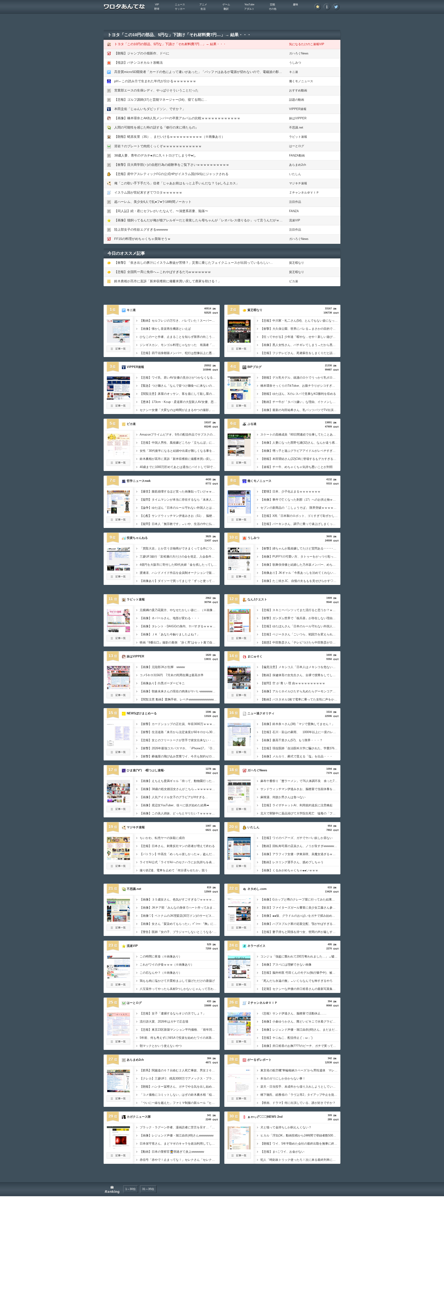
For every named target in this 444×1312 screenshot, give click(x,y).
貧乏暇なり (296, 262)
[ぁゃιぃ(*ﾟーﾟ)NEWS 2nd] (239, 1148)
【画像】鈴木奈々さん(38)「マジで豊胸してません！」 (297, 724)
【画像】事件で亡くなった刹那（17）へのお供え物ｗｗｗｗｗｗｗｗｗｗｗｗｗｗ (300, 499)
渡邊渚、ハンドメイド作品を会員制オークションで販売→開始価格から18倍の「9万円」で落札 (180, 572)
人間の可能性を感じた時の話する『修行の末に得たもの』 (156, 127)
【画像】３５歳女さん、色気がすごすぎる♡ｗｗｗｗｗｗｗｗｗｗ (180, 899)
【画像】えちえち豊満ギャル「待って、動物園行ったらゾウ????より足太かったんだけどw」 (180, 781)
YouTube (249, 4)
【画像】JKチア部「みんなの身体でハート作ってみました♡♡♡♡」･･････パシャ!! (180, 907)
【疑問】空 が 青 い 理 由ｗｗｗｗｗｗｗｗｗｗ (292, 683)
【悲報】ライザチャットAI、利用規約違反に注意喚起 (296, 805)
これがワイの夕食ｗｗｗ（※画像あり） (167, 964)
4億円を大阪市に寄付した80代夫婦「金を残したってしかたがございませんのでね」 (180, 564)
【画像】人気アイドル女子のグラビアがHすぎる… (174, 797)
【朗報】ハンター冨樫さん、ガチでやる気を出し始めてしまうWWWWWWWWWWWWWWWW (180, 1086)
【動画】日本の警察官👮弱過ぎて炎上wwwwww (172, 1151)
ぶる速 (251, 423)
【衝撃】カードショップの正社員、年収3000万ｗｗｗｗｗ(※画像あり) (180, 724)
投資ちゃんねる (137, 537)
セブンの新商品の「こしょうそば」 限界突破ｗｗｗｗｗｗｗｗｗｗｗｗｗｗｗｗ (300, 507)
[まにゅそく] (239, 687)
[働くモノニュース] (239, 512)
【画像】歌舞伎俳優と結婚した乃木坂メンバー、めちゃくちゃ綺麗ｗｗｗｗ (300, 564)
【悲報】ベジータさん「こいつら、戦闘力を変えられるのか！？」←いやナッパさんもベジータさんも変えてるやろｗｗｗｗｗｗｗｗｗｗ (300, 634)
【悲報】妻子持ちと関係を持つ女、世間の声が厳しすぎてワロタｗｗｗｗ (300, 932)
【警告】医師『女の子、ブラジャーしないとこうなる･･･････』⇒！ (180, 932)
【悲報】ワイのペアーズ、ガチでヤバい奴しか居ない (296, 838)
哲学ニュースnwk (139, 480)
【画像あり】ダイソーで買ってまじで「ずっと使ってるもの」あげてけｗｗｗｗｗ (180, 581)
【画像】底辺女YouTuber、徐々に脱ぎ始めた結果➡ (174, 805)
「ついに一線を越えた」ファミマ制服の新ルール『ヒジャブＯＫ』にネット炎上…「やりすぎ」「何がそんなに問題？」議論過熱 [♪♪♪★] (180, 1103)
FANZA (294, 211)
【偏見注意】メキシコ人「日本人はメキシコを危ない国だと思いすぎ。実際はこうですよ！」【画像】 (300, 667)
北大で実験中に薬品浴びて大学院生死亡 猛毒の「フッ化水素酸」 (300, 813)
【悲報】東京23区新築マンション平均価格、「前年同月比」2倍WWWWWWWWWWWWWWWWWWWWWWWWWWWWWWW (180, 1029)
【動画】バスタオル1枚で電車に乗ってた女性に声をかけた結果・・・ (300, 699)
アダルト (249, 8)
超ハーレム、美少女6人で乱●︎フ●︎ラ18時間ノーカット (152, 202)
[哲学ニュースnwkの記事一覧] (118, 521)
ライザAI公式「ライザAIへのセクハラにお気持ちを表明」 (179, 862)
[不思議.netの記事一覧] (118, 929)
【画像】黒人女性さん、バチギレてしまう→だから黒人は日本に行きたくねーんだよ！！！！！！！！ (300, 345)
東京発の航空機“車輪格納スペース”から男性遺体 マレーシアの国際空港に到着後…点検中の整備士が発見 (300, 1070)
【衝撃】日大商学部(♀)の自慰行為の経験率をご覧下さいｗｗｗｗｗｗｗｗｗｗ (171, 164)
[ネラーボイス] (239, 977)
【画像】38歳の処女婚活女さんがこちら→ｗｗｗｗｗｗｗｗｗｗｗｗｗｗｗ (180, 789)
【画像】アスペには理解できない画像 (285, 964)
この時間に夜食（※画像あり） (161, 956)
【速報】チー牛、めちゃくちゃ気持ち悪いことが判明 (296, 467)
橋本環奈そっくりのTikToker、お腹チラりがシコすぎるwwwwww (300, 385)
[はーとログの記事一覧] (118, 1043)
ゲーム (226, 4)
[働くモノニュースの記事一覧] (239, 521)
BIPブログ (254, 366)
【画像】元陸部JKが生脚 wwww (162, 667)
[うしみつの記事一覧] (239, 578)
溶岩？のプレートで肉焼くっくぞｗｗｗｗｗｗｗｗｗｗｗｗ (158, 146)
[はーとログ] (118, 1034)
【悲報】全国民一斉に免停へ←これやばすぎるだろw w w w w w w (162, 272)
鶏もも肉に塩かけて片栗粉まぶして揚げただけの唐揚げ (177, 980)
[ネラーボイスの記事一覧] (239, 986)
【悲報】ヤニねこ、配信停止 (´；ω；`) (286, 1037)
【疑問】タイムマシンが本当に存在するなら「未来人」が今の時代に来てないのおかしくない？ (180, 499)
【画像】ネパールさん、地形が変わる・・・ (170, 618)
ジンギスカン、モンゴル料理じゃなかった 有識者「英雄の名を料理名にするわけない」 (180, 345)
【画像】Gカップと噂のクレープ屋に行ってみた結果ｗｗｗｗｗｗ (300, 899)
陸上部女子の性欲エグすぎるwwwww (141, 229)
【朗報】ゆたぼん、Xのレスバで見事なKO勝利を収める (298, 393)
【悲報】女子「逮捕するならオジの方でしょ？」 (173, 1013)
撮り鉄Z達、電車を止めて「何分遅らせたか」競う (174, 870)
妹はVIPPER (297, 118)
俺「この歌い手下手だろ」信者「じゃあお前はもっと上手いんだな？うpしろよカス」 (176, 183)
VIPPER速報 (297, 109)
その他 (272, 8)
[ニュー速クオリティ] (239, 744)
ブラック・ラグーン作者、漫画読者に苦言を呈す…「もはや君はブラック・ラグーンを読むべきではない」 (180, 1127)
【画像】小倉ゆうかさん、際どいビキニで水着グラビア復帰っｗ (300, 1021)
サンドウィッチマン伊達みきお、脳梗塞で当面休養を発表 (299, 789)
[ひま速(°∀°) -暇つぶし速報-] (118, 801)
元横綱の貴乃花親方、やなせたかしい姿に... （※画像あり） (180, 610)
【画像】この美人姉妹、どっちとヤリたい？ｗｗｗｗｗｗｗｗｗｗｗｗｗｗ (180, 813)
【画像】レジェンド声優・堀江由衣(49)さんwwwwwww (176, 1135)
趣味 (295, 4)
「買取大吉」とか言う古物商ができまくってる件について (179, 548)
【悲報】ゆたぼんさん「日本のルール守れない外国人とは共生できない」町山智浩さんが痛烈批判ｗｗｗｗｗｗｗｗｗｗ (300, 626)
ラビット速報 (298, 136)
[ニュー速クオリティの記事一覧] (239, 754)
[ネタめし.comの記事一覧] (239, 929)
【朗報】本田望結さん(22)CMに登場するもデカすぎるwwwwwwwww (300, 459)
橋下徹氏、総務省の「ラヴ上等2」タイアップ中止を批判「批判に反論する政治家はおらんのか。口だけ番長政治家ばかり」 (300, 1094)
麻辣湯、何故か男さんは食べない (282, 797)
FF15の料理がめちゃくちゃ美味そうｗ (142, 239)
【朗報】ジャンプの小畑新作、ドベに (141, 53)
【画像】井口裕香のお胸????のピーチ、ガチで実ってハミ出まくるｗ (300, 1046)
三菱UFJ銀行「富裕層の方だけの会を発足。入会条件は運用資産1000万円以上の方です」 (180, 556)
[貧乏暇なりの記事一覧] (239, 350)
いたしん (295, 174)
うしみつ (295, 62)
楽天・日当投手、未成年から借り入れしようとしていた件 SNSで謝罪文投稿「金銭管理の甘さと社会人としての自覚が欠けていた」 (300, 1086)
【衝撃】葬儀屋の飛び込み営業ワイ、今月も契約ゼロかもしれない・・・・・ (180, 756)
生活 (203, 8)
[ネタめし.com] (239, 920)
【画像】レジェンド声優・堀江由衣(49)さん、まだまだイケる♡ (300, 1029)
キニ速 (293, 72)
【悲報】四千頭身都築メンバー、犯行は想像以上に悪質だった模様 (180, 353)
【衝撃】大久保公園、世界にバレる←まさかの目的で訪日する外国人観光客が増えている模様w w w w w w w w (300, 328)
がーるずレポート (259, 1059)
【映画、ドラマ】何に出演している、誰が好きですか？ (298, 1103)
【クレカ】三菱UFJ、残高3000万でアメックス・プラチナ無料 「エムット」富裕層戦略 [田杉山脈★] (180, 1078)
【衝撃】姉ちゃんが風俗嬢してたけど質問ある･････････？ (300, 548)
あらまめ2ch (297, 164)
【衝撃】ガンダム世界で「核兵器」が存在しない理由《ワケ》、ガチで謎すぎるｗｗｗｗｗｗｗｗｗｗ (300, 618)
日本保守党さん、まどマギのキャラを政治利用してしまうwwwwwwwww (180, 1143)
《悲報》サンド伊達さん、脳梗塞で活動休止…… (293, 1013)
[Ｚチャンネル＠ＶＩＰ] (239, 1034)
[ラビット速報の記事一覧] (118, 640)
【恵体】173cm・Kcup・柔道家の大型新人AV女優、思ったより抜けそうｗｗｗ (180, 402)
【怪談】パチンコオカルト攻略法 (138, 62)
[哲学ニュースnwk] (118, 512)
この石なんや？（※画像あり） (161, 972)
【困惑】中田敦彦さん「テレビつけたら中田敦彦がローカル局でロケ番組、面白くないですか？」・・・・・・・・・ (300, 642)
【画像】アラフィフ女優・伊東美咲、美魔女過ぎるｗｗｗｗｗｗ (300, 854)
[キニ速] (118, 341)
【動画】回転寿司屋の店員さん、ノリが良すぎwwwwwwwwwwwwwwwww (300, 846)
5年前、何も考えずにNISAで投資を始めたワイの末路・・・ (180, 1037)
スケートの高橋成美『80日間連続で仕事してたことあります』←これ (300, 434)
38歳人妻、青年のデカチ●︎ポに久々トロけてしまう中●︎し (155, 155)
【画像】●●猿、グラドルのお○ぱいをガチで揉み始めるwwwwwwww (300, 915)
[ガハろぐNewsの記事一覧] (239, 811)
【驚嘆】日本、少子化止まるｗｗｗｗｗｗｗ (290, 491)
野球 (156, 8)
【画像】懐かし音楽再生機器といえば (165, 328)
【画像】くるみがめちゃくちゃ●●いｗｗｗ (289, 870)
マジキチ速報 (298, 183)
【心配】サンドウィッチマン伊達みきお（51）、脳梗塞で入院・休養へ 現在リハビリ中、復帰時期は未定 (180, 516)
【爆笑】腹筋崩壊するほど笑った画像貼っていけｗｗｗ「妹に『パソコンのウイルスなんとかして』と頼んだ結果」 (180, 491)
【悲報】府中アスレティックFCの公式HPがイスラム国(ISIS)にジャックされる (171, 174)
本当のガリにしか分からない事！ (282, 1078)
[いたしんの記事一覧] (239, 867)
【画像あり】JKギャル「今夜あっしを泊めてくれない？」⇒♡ (300, 572)
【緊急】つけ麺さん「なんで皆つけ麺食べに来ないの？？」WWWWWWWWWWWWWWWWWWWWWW (180, 385)
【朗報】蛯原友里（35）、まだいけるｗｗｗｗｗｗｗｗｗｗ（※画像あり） (169, 136)
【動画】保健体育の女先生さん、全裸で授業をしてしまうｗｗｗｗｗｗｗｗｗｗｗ (300, 675)
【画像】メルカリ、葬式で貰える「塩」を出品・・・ (296, 756)
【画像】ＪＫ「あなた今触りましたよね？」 (170, 634)
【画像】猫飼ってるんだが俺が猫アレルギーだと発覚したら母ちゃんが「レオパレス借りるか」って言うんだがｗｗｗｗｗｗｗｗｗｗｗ (213, 220)
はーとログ (296, 146)
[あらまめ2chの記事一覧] (118, 1100)
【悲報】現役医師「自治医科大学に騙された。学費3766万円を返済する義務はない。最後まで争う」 (300, 748)
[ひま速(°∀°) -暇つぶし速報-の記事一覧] (118, 811)
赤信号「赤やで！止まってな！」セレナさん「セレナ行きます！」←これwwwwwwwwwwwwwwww (180, 1159)
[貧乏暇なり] (239, 341)
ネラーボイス (256, 945)
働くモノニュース (301, 81)
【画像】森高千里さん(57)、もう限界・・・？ (291, 740)
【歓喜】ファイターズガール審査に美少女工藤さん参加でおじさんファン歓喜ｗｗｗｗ (300, 907)
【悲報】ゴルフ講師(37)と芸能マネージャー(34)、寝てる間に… (160, 99)
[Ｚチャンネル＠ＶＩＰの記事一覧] (239, 1043)
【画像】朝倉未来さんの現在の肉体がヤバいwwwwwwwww (179, 691)
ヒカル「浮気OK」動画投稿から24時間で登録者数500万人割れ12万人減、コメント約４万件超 (300, 1135)
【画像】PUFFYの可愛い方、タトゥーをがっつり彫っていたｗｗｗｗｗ (300, 556)
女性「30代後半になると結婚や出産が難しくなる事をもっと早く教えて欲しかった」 (180, 450)
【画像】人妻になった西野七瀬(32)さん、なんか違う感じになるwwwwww (300, 442)
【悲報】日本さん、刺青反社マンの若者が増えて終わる (177, 846)
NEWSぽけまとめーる (142, 713)
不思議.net (296, 127)
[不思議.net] (118, 920)
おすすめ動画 (298, 90)
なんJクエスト (257, 599)
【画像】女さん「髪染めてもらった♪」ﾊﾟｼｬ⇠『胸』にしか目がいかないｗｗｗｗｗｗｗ (180, 924)
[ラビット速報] (118, 630)
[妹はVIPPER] (118, 687)
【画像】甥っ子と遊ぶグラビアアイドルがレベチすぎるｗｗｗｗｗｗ (300, 450)
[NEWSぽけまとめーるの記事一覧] (118, 754)
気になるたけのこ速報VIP (306, 44)
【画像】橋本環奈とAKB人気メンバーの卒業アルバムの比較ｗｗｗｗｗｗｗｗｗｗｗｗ (177, 118)
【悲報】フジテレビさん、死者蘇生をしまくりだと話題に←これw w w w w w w (300, 353)
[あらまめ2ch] (118, 1091)
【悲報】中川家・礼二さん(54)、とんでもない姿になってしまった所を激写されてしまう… (300, 320)
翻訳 (226, 8)
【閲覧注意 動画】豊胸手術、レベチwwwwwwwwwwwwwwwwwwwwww (180, 699)
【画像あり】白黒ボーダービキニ (162, 683)
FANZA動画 (297, 155)
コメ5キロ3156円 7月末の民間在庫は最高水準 (172, 675)
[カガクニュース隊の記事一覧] (118, 1157)
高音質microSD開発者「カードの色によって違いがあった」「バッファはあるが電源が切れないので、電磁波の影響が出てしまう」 (209, 72)
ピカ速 (293, 281)
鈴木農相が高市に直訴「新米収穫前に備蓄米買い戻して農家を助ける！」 (167, 281)
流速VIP (294, 220)
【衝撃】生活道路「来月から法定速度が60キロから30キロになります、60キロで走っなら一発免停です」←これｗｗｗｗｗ (180, 732)
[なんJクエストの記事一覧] (239, 640)
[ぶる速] (239, 455)
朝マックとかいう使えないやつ (161, 1046)
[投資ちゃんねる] (118, 569)
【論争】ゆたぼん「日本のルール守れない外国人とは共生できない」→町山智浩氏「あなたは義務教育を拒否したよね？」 (180, 507)
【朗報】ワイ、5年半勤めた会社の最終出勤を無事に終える (300, 1143)
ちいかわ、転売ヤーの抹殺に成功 (162, 838)
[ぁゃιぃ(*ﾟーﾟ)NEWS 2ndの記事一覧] (239, 1157)
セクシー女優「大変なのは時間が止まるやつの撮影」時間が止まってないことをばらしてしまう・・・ (180, 410)
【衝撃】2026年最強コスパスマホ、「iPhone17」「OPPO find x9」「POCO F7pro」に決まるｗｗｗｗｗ (180, 748)
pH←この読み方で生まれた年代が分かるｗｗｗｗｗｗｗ (155, 81)
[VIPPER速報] (118, 398)
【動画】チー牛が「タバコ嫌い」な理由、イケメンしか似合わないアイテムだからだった (300, 402)
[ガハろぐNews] (239, 801)
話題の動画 (296, 99)
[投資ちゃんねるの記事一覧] (118, 578)
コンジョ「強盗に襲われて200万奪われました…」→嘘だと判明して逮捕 (300, 956)
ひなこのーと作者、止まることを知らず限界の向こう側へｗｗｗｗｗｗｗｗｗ (180, 337)
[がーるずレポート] (239, 1091)
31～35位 (148, 1189)
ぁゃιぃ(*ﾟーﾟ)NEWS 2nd (265, 1116)
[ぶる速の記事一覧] (239, 464)
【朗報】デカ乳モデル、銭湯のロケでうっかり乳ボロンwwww (300, 377)
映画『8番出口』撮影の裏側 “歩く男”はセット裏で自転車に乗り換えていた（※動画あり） (180, 642)
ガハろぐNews (298, 53)
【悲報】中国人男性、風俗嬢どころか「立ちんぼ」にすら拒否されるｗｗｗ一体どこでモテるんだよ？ (180, 442)
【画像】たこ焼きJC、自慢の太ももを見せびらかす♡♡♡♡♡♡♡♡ (300, 581)
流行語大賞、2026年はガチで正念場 (164, 1021)
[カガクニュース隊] (118, 1148)
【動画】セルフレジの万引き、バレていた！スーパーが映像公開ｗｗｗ (180, 320)
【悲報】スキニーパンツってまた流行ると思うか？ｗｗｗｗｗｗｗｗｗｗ (300, 610)
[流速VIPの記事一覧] (118, 986)
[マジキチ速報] (118, 858)
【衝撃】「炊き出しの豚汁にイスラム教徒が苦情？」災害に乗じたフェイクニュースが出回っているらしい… (193, 262)
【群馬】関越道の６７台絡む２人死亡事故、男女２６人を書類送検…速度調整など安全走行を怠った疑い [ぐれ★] (180, 1070)
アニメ (203, 4)
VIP (157, 4)
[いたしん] (239, 858)
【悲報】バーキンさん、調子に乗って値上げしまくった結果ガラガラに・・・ (300, 524)
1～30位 (130, 1189)
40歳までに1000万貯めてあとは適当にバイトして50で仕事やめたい (180, 467)
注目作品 (295, 202)
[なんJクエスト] (239, 630)
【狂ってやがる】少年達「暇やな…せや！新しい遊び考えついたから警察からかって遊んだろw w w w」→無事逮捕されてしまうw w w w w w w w (300, 337)
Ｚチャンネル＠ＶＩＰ (304, 192)
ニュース (180, 4)
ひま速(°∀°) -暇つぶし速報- (146, 770)
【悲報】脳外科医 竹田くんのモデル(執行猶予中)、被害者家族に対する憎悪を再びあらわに (300, 972)
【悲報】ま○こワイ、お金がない (282, 1151)
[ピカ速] (118, 455)
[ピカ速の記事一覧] (118, 464)
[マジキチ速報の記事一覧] (118, 867)
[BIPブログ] (239, 398)
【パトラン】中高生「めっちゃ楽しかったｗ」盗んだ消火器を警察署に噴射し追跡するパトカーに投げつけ (180, 854)
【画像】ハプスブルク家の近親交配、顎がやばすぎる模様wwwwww (300, 924)
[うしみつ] (239, 569)
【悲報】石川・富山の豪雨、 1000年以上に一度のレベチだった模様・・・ (300, 732)
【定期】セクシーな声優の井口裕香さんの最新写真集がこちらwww (300, 989)
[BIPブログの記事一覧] (239, 407)
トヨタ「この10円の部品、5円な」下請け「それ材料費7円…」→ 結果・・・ (170, 44)
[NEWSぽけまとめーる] (118, 744)
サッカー (180, 8)
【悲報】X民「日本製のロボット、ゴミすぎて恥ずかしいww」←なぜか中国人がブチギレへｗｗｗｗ (300, 516)
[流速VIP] (118, 977)
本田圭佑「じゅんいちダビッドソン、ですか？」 (149, 109)
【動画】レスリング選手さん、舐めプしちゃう (292, 862)
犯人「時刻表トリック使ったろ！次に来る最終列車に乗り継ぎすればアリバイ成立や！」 (300, 1159)
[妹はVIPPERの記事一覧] (118, 697)
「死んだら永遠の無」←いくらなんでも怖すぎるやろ (296, 980)
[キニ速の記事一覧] (118, 350)
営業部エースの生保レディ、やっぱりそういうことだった (156, 90)
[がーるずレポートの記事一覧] (239, 1100)
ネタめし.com (257, 888)
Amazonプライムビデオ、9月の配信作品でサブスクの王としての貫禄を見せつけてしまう (180, 434)
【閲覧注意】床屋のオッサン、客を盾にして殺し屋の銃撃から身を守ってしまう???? (180, 393)
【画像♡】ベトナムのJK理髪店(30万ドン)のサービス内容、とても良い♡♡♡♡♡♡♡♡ (180, 915)
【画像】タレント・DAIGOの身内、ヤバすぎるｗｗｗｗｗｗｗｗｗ (180, 626)
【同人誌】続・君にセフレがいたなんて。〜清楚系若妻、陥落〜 (161, 211)
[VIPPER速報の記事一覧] (118, 407)
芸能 (272, 4)
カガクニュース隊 (139, 1116)
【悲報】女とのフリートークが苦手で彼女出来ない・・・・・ (180, 740)
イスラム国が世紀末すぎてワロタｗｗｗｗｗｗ (148, 192)
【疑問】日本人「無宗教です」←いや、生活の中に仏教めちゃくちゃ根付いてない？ (180, 524)
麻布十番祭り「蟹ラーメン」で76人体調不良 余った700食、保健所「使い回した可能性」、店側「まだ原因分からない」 (300, 781)
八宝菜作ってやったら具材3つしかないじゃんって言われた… (180, 989)
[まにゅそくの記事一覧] (239, 697)
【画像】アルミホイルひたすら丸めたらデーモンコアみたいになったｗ (300, 691)
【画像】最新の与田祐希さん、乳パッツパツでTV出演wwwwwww (300, 410)
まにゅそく (254, 656)
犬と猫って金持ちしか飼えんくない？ (285, 1127)
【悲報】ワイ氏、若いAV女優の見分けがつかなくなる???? (179, 377)
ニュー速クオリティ (260, 713)
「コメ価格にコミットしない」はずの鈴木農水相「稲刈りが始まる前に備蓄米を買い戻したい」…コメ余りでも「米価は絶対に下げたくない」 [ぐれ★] (180, 1094)
